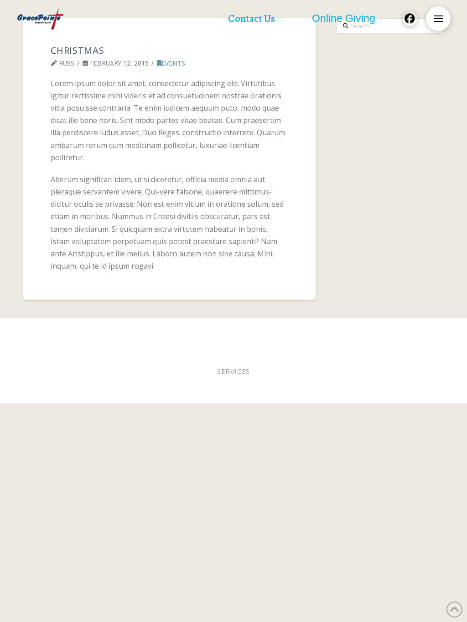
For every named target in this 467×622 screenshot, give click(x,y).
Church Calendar (211, 336)
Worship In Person (89, 330)
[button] (438, 18)
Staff (328, 330)
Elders (249, 330)
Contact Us (266, 336)
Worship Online (154, 330)
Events (173, 63)
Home (42, 330)
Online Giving (290, 330)
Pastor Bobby (209, 330)
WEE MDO (357, 330)
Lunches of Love (406, 330)
